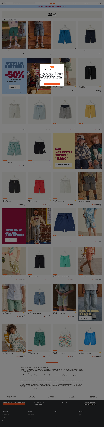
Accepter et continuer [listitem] (52, 84)
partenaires (44, 74)
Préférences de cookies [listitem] (52, 82)
